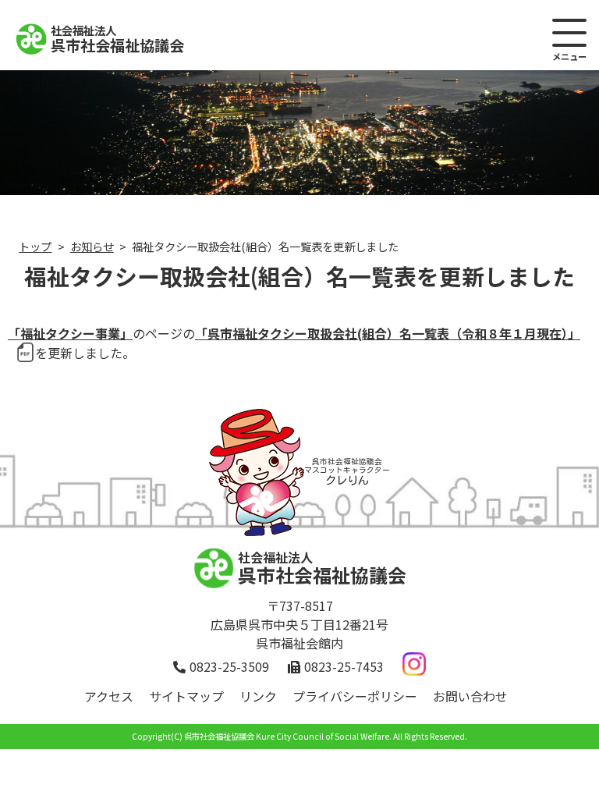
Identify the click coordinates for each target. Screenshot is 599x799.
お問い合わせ (470, 696)
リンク (258, 696)
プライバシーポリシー (354, 696)
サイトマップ (186, 696)
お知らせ (92, 246)
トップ (35, 246)
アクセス (108, 696)
